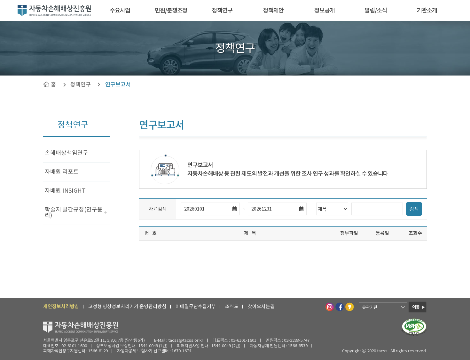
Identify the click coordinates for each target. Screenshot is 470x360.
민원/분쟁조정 (171, 10)
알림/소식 (375, 10)
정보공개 (324, 10)
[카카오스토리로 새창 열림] (349, 306)
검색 (414, 209)
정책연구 (222, 10)
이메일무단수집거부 (196, 306)
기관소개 (427, 10)
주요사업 (120, 10)
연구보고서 (118, 84)
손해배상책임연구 (66, 152)
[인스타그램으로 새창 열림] (329, 306)
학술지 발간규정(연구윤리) (74, 212)
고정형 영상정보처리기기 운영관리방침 (127, 306)
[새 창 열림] (414, 327)
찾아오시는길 (261, 306)
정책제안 (273, 10)
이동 (416, 307)
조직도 (232, 306)
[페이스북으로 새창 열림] (339, 306)
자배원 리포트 (62, 171)
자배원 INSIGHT (65, 190)
